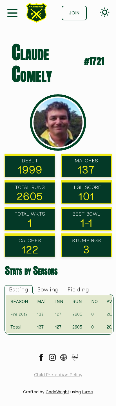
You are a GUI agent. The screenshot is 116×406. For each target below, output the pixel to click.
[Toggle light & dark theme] (104, 12)
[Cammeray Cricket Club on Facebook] (41, 357)
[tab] (19, 289)
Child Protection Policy (58, 374)
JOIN (74, 13)
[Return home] (36, 12)
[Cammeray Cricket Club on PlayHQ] (75, 357)
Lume (87, 392)
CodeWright (57, 392)
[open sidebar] (12, 12)
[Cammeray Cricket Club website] (63, 357)
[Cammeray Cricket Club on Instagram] (52, 357)
